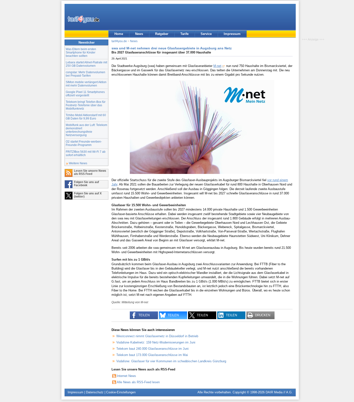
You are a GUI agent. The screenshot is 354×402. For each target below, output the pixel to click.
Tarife (184, 34)
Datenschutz (95, 392)
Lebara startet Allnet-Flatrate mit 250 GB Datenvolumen (86, 64)
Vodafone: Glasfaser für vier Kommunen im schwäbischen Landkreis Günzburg (171, 361)
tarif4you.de (119, 41)
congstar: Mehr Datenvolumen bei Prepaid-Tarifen (85, 74)
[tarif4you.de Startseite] (83, 19)
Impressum (232, 34)
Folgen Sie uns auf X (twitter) (88, 195)
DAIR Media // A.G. (279, 392)
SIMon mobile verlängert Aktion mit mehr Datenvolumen (86, 83)
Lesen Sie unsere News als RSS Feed (90, 172)
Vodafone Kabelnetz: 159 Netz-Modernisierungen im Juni (155, 342)
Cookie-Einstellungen (121, 392)
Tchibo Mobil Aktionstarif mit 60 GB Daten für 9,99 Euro (86, 116)
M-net (217, 66)
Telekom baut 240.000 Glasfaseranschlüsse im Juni (152, 348)
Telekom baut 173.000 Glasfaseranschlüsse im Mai (152, 355)
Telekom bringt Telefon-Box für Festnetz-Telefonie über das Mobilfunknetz (85, 105)
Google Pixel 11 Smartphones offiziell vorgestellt (85, 93)
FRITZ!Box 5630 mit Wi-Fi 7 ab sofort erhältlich (85, 153)
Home (118, 34)
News (139, 34)
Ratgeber (161, 34)
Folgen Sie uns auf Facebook (86, 183)
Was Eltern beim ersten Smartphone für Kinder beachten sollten (81, 52)
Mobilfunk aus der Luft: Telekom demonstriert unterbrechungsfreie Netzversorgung (86, 130)
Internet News (126, 376)
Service (206, 34)
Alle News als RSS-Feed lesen (138, 382)
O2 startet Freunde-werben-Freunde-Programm (84, 143)
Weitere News (78, 163)
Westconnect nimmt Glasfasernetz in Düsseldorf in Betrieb (157, 336)
